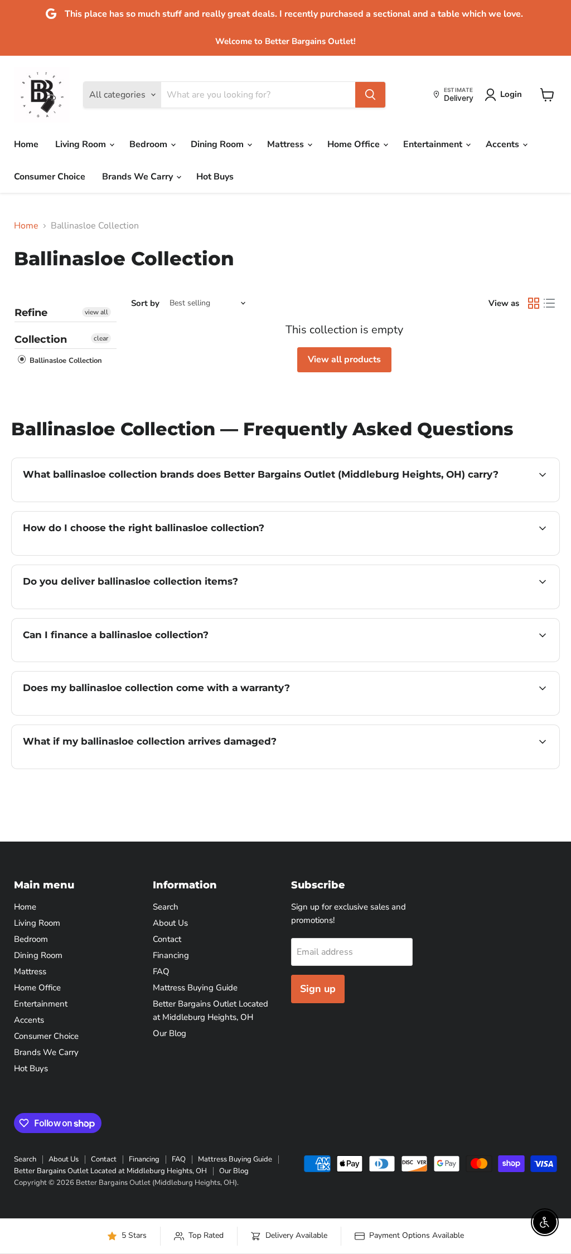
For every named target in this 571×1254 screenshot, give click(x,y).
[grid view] (533, 303)
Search (165, 906)
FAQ (161, 971)
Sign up (318, 988)
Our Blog (169, 1033)
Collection (40, 339)
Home (26, 144)
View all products (344, 359)
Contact (167, 939)
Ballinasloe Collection (64, 361)
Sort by (145, 303)
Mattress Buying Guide (195, 987)
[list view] (549, 303)
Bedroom (149, 144)
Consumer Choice (49, 177)
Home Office (354, 144)
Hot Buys (215, 177)
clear (101, 338)
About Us (170, 923)
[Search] (370, 95)
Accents (503, 144)
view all (96, 312)
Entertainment (433, 144)
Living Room (81, 144)
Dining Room (218, 144)
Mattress (286, 144)
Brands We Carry (138, 177)
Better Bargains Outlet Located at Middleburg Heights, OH (110, 1171)
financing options (114, 660)
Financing (171, 955)
